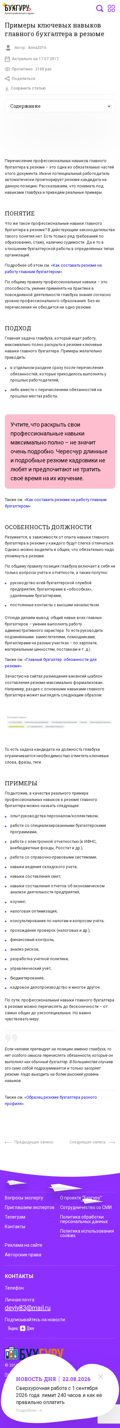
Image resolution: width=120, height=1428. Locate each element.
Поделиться (23, 78)
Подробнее (26, 1410)
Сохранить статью (28, 88)
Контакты (15, 1226)
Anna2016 (37, 47)
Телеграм (15, 1217)
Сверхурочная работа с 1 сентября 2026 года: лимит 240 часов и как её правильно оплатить (59, 1395)
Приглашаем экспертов (29, 1207)
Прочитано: (32, 69)
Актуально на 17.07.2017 (35, 59)
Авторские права (23, 1254)
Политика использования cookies (87, 1233)
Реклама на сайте (23, 1245)
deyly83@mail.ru (28, 1308)
